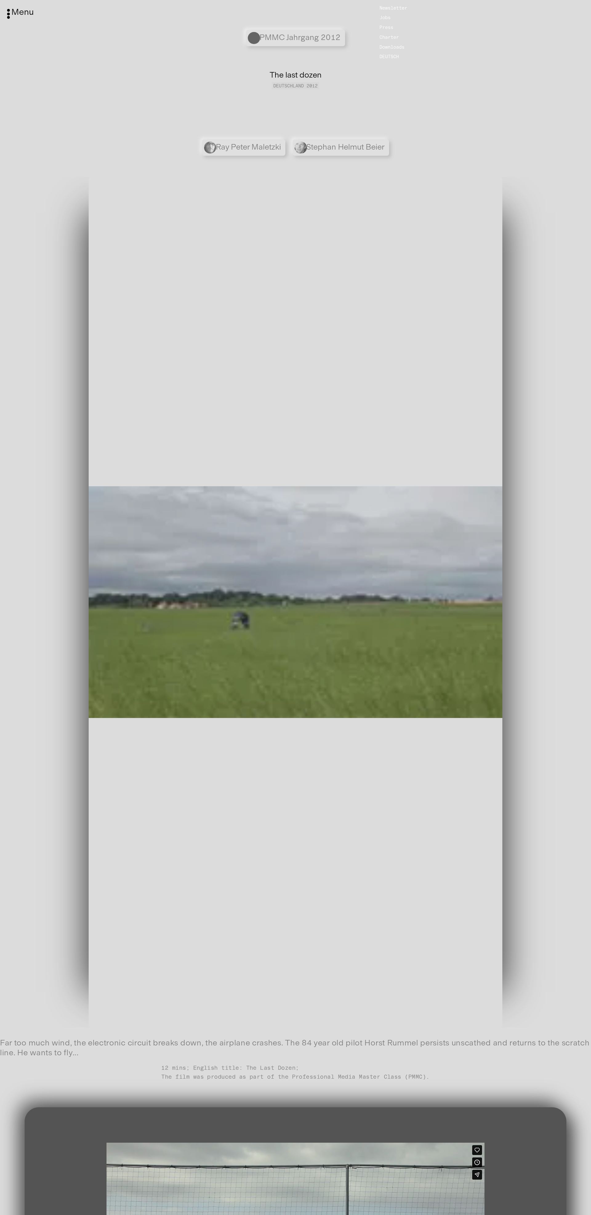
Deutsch (389, 56)
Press (386, 27)
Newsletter (393, 7)
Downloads (392, 47)
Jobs (385, 17)
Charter (389, 37)
